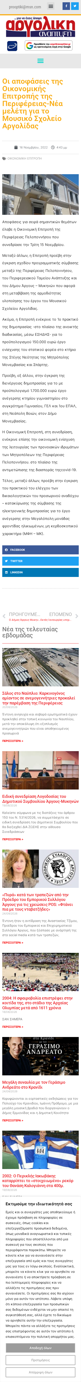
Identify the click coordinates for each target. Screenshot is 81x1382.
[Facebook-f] (66, 6)
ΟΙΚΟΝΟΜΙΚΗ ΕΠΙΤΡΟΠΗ (24, 158)
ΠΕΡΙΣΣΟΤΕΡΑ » (12, 741)
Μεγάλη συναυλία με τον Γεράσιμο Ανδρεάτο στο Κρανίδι (33, 1085)
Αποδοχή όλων (40, 1348)
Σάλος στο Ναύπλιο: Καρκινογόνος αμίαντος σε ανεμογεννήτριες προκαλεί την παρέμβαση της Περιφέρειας (38, 698)
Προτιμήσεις (40, 1360)
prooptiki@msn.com (25, 7)
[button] (50, 6)
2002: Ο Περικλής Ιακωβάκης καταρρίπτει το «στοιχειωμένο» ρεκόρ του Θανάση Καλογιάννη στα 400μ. (37, 1181)
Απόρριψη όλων (40, 1372)
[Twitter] (75, 6)
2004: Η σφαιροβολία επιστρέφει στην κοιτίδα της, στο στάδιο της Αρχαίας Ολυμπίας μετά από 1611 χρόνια (37, 1003)
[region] (40, 1289)
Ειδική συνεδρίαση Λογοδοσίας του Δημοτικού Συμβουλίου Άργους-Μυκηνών (40, 799)
